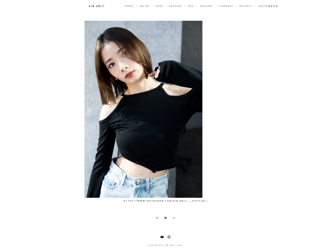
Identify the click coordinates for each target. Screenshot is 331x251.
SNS (191, 6)
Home (129, 6)
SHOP (159, 6)
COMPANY (226, 6)
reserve (175, 6)
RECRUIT (246, 6)
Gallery (206, 6)
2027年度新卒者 (268, 6)
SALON (144, 6)
